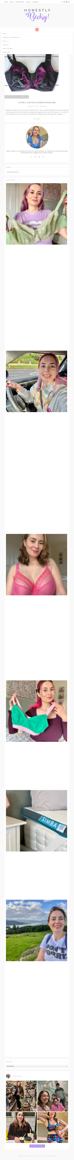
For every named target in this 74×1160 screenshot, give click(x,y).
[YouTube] (66, 2)
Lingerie (8, 97)
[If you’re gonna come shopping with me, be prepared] (21, 1096)
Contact (28, 2)
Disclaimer (35, 2)
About (12, 2)
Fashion (5, 44)
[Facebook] (31, 156)
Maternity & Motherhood (11, 37)
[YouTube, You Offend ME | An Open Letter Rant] (36, 711)
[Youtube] (39, 156)
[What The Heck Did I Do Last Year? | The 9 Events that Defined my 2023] (36, 930)
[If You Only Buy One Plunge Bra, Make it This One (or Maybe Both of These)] (36, 214)
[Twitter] (64, 2)
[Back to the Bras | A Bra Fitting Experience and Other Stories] (36, 564)
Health (5, 41)
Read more (37, 118)
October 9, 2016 (33, 106)
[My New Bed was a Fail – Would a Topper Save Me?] (36, 820)
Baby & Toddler (8, 48)
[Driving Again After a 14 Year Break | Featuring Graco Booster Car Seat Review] (36, 381)
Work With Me (20, 2)
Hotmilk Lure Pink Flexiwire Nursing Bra (37, 102)
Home (6, 2)
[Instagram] (68, 2)
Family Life (6, 52)
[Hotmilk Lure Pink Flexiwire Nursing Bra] (32, 71)
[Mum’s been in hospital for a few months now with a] (52, 1096)
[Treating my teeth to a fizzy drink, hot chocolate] (21, 1127)
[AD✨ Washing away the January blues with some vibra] (52, 1127)
